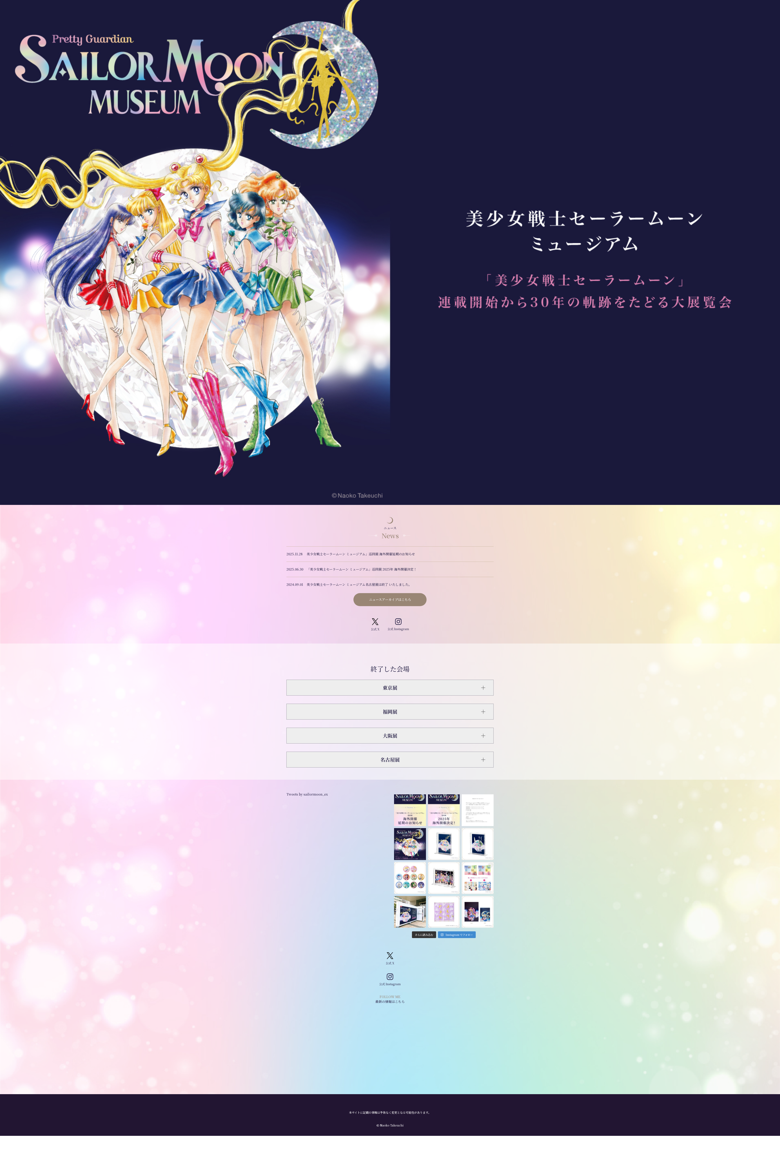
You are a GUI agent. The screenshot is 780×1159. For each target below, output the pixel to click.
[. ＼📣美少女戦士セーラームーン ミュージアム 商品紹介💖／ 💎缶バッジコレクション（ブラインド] (410, 878)
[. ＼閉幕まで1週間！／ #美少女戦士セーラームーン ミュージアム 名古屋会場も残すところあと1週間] (410, 912)
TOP (766, 1081)
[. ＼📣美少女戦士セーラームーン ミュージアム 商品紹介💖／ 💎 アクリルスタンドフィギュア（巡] (444, 844)
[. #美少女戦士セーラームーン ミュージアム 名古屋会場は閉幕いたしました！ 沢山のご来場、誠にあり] (410, 844)
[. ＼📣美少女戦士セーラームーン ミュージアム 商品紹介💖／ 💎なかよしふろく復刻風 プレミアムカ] (478, 878)
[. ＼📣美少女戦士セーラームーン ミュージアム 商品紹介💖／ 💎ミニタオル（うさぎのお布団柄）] (444, 912)
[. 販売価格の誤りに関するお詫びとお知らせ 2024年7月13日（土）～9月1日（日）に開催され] (478, 810)
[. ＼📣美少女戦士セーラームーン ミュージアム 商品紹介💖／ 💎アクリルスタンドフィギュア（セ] (444, 878)
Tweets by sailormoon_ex (307, 794)
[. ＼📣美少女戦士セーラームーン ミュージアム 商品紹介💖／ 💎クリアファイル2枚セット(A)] (478, 912)
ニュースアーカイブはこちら (390, 599)
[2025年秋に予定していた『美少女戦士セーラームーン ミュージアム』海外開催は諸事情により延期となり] (410, 810)
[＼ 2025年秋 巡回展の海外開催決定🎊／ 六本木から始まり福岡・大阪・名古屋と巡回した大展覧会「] (444, 810)
